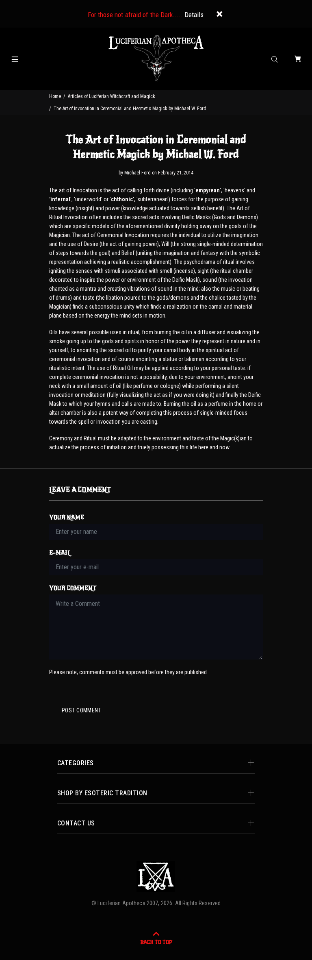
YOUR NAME (66, 517)
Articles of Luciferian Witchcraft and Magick (111, 96)
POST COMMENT (81, 710)
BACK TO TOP (156, 942)
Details (194, 15)
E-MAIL (60, 552)
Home (55, 96)
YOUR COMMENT (72, 588)
